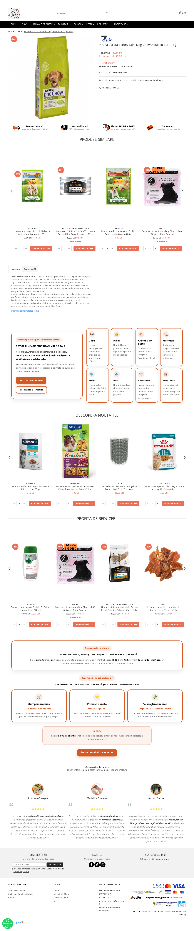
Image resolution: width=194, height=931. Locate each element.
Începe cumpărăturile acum (97, 752)
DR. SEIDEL (30, 604)
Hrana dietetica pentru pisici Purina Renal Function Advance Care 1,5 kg (119, 608)
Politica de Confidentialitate (20, 894)
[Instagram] (102, 864)
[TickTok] (97, 864)
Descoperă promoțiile (31, 389)
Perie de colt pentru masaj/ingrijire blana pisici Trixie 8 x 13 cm (119, 488)
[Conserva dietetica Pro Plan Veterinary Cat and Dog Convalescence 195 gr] (75, 186)
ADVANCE (30, 483)
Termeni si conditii (16, 890)
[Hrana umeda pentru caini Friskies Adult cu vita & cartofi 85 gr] (119, 186)
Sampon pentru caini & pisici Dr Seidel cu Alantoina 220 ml (30, 608)
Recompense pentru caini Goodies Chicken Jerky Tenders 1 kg (163, 608)
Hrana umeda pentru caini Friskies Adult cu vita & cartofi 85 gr (118, 232)
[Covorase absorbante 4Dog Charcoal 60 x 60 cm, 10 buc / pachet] (162, 186)
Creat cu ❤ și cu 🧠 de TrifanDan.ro (146, 911)
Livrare (57, 890)
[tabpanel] (51, 77)
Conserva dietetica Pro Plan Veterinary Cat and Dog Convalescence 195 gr (75, 232)
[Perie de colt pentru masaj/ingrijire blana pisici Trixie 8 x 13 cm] (119, 451)
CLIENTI (58, 884)
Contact (11, 897)
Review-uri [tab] (30, 269)
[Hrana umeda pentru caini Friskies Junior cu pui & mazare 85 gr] (32, 186)
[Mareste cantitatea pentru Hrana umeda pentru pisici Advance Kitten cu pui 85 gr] (24, 503)
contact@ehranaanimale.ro (158, 859)
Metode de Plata (61, 894)
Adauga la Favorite (110, 87)
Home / (12, 31)
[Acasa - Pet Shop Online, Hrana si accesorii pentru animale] (23, 13)
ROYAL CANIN (163, 483)
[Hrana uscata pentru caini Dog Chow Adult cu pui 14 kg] (51, 77)
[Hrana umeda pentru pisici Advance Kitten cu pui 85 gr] (30, 451)
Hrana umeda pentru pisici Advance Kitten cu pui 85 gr (30, 488)
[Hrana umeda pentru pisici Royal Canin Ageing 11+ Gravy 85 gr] (163, 451)
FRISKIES (32, 228)
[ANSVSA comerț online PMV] (182, 903)
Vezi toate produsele (31, 380)
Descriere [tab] (15, 269)
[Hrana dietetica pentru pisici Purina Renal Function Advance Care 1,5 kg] (119, 563)
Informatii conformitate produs (25, 310)
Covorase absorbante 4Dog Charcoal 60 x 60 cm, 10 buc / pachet (162, 232)
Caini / (20, 31)
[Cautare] (107, 13)
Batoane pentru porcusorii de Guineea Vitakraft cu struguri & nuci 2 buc (75, 488)
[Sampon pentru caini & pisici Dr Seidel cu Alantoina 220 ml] (30, 563)
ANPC (56, 901)
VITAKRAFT (75, 483)
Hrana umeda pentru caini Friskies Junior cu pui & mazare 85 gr (32, 232)
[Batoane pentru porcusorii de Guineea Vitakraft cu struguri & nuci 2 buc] (75, 451)
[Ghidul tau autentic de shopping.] (16, 922)
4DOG (161, 228)
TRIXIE (119, 483)
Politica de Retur (61, 897)
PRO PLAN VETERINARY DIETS (75, 228)
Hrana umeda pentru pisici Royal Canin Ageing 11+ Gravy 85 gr (164, 488)
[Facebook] (91, 864)
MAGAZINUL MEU (18, 884)
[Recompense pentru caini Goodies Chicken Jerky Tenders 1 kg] (163, 563)
